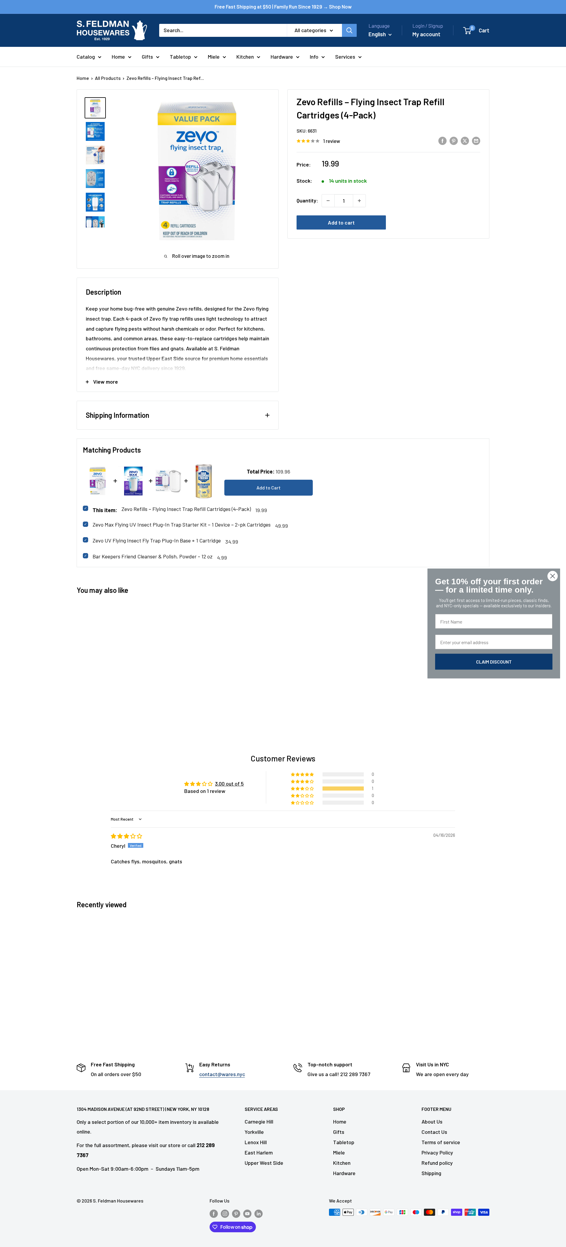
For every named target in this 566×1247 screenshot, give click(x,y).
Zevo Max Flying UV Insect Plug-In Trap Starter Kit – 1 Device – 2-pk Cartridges (182, 524)
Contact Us (434, 1132)
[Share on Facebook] (442, 141)
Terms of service (441, 1142)
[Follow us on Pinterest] (236, 1213)
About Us (432, 1121)
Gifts (147, 56)
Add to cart (341, 222)
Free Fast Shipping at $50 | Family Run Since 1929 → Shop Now (283, 6)
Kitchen (245, 56)
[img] (126, 836)
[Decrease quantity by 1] (328, 200)
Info (314, 56)
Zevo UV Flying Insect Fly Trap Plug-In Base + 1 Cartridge (157, 540)
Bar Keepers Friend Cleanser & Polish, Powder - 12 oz (153, 556)
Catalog (86, 56)
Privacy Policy (437, 1152)
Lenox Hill (256, 1142)
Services (345, 56)
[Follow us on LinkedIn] (258, 1213)
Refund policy (437, 1162)
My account (426, 34)
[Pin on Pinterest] (454, 141)
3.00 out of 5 (229, 783)
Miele (214, 56)
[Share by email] (476, 141)
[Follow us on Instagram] (225, 1213)
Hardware (282, 56)
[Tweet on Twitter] (465, 141)
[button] (303, 788)
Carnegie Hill (259, 1121)
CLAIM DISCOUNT (494, 661)
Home (118, 56)
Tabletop (180, 56)
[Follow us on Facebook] (214, 1213)
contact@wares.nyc (222, 1074)
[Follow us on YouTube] (247, 1213)
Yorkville (254, 1132)
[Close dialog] (552, 576)
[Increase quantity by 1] (359, 200)
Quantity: (307, 200)
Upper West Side (264, 1162)
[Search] (349, 30)
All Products (108, 78)
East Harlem (259, 1152)
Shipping (431, 1173)
